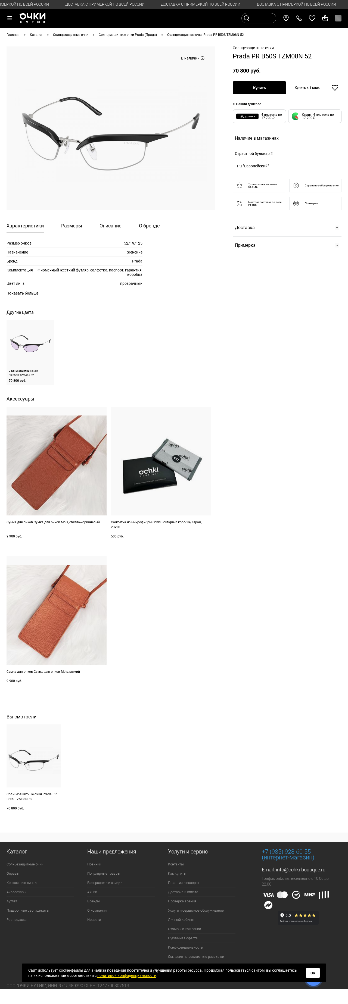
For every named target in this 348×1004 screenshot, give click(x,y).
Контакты (176, 864)
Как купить (177, 873)
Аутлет (12, 901)
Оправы (13, 873)
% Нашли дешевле (247, 104)
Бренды (93, 901)
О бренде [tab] (149, 226)
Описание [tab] (111, 226)
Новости (94, 920)
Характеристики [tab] (25, 226)
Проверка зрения (182, 901)
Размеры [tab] (71, 226)
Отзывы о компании (184, 929)
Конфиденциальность (185, 947)
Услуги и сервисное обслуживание (196, 910)
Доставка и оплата (183, 892)
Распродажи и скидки (104, 883)
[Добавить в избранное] (334, 87)
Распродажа (17, 920)
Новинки (94, 864)
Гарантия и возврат (183, 883)
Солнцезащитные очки (25, 864)
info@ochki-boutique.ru (300, 869)
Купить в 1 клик (307, 88)
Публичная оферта (183, 938)
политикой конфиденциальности (126, 975)
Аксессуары (16, 892)
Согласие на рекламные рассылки (196, 957)
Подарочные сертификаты (28, 910)
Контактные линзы (22, 883)
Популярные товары (103, 873)
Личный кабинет (181, 920)
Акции (92, 892)
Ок (312, 973)
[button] (314, 116)
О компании (97, 910)
